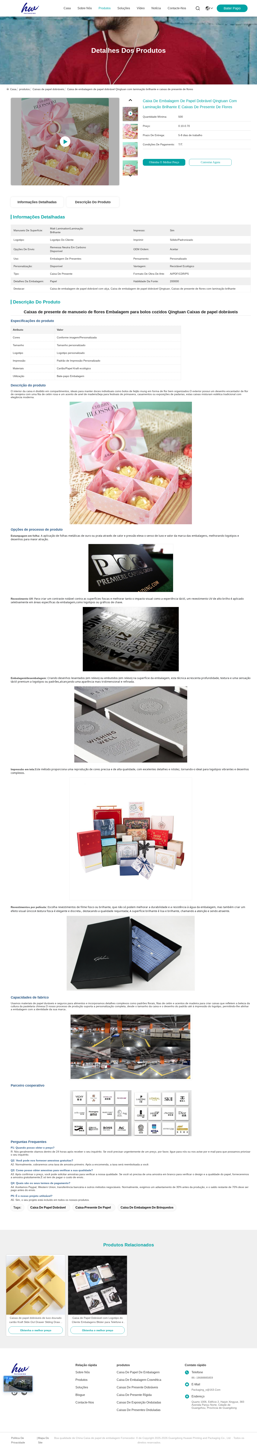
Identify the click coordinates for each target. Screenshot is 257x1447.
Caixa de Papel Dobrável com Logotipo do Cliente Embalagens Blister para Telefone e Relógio (97, 1320)
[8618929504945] (14, 1392)
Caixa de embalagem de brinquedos (147, 1207)
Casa (67, 8)
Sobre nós (85, 8)
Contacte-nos (177, 8)
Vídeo (141, 8)
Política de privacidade (18, 1440)
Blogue (80, 1394)
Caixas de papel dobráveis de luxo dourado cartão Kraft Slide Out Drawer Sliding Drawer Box (35, 1320)
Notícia (156, 8)
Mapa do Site (43, 1440)
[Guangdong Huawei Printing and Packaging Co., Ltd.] (30, 8)
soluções (123, 8)
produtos (105, 8)
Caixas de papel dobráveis (48, 89)
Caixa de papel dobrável (48, 1207)
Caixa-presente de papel (93, 1207)
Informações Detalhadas (37, 202)
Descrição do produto (93, 202)
